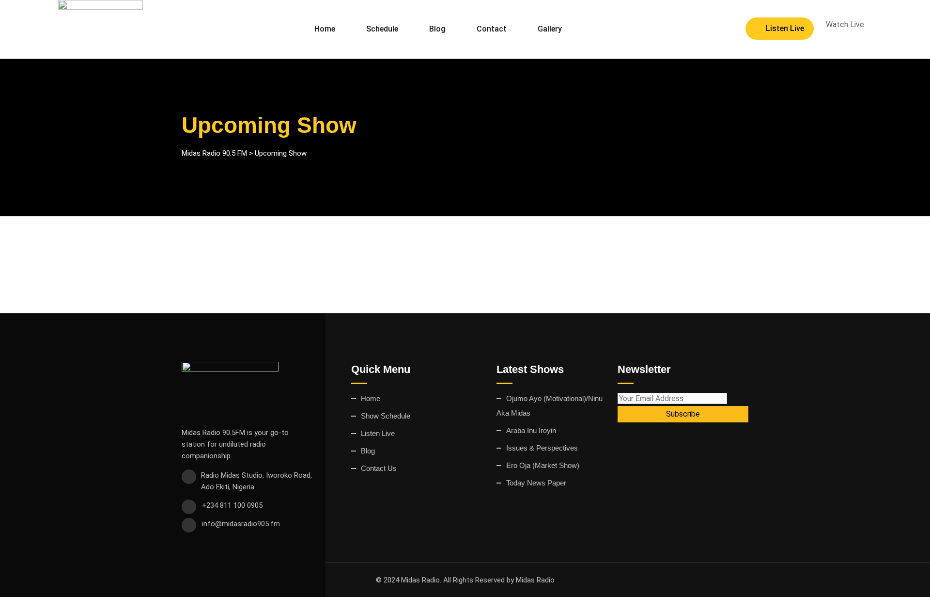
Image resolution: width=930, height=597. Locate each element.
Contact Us (379, 468)
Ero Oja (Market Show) (542, 465)
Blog (437, 28)
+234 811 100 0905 (232, 505)
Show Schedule (385, 416)
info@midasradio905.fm (241, 523)
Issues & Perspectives (542, 448)
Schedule (382, 28)
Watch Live (845, 24)
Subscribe (683, 414)
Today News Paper (536, 483)
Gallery (550, 28)
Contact (492, 28)
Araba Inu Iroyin (531, 430)
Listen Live (785, 28)
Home (324, 28)
